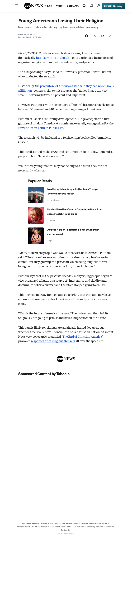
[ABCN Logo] (33, 5)
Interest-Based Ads (25, 526)
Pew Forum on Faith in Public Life (40, 128)
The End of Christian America (82, 336)
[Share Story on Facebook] (87, 36)
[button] (16, 6)
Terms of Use (66, 526)
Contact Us (65, 530)
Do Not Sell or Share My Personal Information (94, 526)
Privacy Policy (47, 523)
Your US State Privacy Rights (67, 523)
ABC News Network (30, 523)
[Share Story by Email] (103, 36)
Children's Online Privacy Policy (95, 523)
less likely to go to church (52, 57)
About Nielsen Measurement (47, 526)
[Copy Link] (111, 36)
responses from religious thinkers (53, 341)
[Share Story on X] (95, 36)
